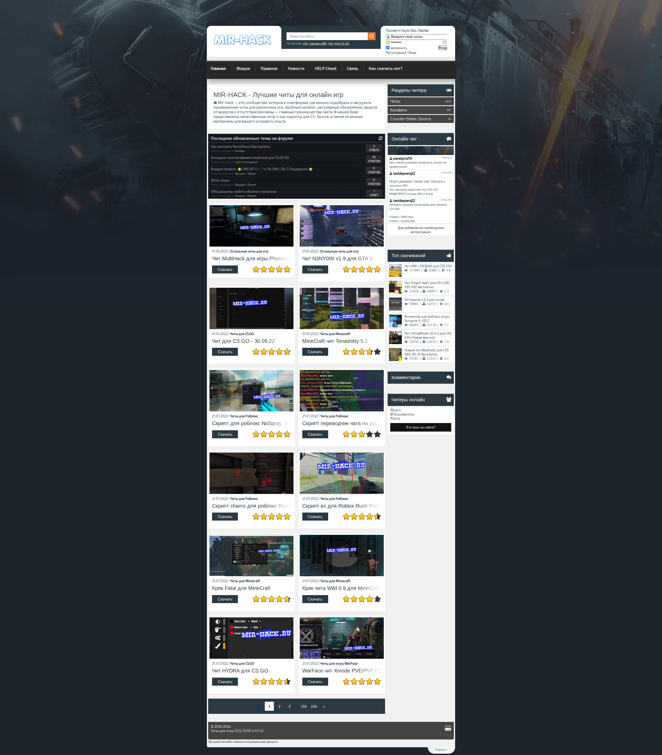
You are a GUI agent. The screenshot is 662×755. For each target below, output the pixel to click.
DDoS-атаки (220, 180)
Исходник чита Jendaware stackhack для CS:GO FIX (250, 158)
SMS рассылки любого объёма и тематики (244, 191)
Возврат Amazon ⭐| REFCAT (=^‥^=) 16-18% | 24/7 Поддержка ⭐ (262, 169)
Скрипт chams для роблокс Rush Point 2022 (251, 506)
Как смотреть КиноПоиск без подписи (240, 146)
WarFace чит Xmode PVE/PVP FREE (341, 670)
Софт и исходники (246, 162)
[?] (445, 42)
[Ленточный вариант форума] (380, 138)
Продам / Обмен (245, 173)
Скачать (225, 269)
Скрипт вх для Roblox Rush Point (341, 506)
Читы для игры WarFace (339, 663)
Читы (421, 101)
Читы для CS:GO (242, 334)
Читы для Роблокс (244, 416)
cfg (305, 43)
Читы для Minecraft (335, 334)
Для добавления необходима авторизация (421, 230)
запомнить (398, 48)
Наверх (440, 749)
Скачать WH (318, 43)
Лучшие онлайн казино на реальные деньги (243, 741)
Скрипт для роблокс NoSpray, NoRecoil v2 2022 (251, 423)
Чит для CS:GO (338, 43)
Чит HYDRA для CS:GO (240, 670)
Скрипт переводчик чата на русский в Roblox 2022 (341, 423)
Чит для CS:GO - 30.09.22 (243, 341)
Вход (412, 52)
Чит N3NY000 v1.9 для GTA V (337, 258)
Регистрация (396, 52)
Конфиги (421, 110)
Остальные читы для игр (249, 251)
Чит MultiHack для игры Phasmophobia (251, 258)
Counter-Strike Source (421, 119)
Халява (239, 150)
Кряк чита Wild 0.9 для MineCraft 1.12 (341, 588)
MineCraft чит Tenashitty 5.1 (335, 341)
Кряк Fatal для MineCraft (241, 588)
